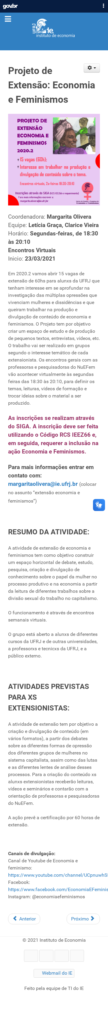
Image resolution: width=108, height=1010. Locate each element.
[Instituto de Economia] (54, 28)
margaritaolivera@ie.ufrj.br (43, 484)
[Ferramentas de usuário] (92, 67)
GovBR (10, 5)
